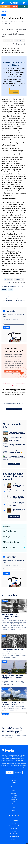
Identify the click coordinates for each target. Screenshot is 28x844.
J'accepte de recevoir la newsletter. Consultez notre (14, 323)
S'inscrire (6, 327)
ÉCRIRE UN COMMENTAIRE (14, 409)
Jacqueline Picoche (17, 21)
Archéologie (6, 714)
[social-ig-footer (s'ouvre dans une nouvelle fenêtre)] (18, 816)
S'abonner (9, 772)
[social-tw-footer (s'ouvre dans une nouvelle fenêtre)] (15, 816)
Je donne (13, 6)
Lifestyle (14, 782)
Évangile (7, 536)
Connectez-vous (20, 403)
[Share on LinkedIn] (16, 44)
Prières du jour (9, 547)
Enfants (4, 289)
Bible (4, 636)
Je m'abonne (5, 6)
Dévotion (5, 689)
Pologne (5, 661)
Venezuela (5, 600)
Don (14, 801)
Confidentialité (14, 839)
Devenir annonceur (14, 831)
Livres (10, 289)
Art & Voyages (4, 11)
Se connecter (18, 772)
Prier (22, 6)
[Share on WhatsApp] (24, 44)
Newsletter (14, 793)
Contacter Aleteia (14, 833)
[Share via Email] (21, 44)
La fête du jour (9, 531)
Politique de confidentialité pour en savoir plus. (14, 324)
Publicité (14, 803)
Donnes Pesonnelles (14, 836)
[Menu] (4, 3)
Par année (14, 810)
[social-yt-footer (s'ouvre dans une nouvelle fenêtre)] (9, 816)
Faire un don (13, 92)
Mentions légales (14, 828)
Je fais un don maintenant (12, 371)
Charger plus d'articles (14, 464)
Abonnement (14, 799)
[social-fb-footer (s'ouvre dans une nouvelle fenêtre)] (12, 816)
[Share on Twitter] (18, 44)
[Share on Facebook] (13, 44)
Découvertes (14, 786)
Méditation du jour (11, 542)
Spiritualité (14, 784)
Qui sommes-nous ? (14, 825)
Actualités (14, 780)
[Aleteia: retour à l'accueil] (14, 2)
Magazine (14, 797)
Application (14, 795)
